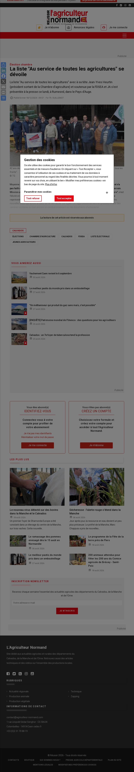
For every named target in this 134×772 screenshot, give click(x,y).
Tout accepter (64, 198)
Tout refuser (33, 198)
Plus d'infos (51, 184)
